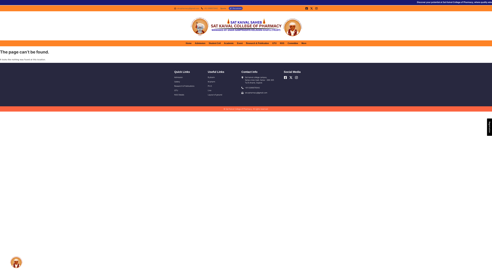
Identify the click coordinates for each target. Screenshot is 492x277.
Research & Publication (257, 43)
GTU (274, 43)
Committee (293, 43)
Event (240, 43)
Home (189, 43)
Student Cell (215, 43)
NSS (282, 43)
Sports (223, 8)
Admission (200, 43)
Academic (229, 43)
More (303, 43)
